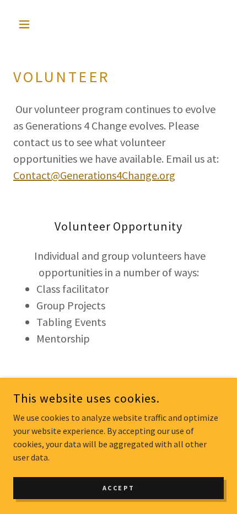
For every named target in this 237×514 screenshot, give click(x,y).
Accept (118, 488)
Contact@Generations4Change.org (94, 175)
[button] (29, 24)
